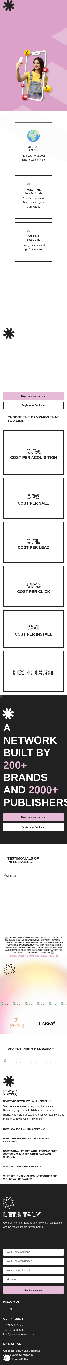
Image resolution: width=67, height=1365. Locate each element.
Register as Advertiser (33, 396)
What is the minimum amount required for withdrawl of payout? (30, 1177)
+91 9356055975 (13, 1325)
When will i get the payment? (22, 1166)
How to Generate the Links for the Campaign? (26, 1140)
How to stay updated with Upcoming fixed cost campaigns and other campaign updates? (30, 1154)
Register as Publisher (33, 405)
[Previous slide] (55, 867)
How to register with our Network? (27, 1101)
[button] (16, 1062)
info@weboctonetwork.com (18, 1334)
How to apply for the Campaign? (24, 1129)
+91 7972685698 (13, 1330)
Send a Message (33, 1290)
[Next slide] (62, 867)
